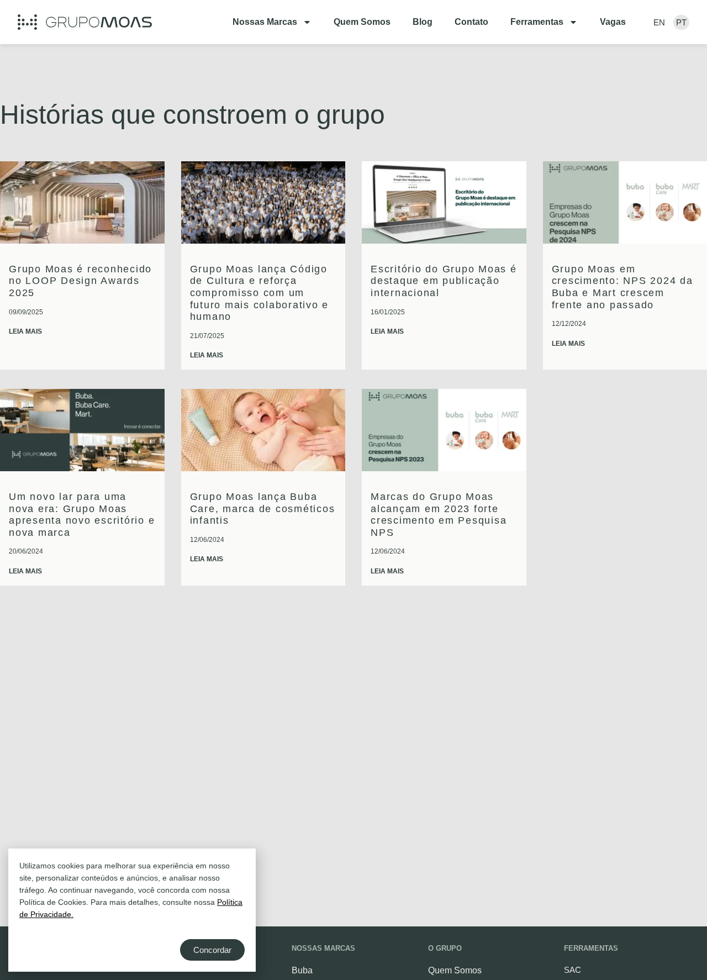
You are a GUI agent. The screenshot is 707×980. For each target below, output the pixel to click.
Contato (471, 22)
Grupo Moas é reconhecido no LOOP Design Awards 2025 (80, 281)
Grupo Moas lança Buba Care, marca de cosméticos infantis (262, 508)
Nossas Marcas (265, 22)
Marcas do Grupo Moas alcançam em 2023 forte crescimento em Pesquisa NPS (438, 514)
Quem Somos (362, 22)
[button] (85, 21)
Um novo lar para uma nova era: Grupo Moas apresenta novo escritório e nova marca (82, 514)
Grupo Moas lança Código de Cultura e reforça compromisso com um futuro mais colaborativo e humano (259, 293)
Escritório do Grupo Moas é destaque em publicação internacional (444, 281)
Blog (422, 22)
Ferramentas (536, 22)
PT (681, 22)
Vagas (613, 22)
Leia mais (25, 331)
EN (659, 22)
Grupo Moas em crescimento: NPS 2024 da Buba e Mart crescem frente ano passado (622, 287)
